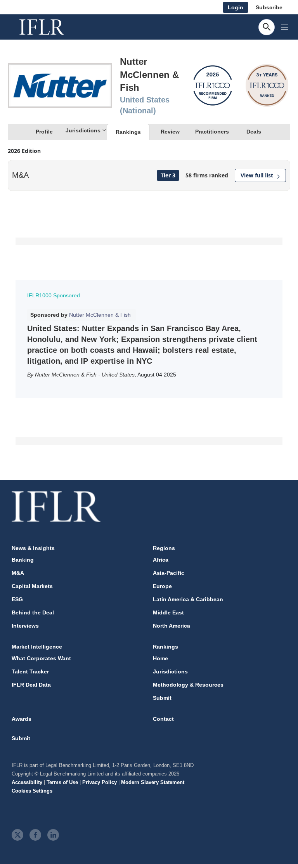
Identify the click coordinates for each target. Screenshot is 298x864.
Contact (163, 719)
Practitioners (212, 131)
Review (170, 131)
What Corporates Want (41, 658)
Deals (253, 131)
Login (235, 7)
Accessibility (27, 782)
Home (160, 658)
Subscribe (269, 7)
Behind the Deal (33, 612)
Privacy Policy (99, 782)
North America (171, 625)
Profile (44, 131)
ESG (17, 599)
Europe (162, 586)
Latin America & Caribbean (188, 599)
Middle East (168, 612)
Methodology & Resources (188, 684)
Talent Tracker (30, 671)
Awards (21, 719)
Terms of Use (62, 782)
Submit (162, 698)
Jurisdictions (170, 671)
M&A (18, 573)
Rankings (128, 132)
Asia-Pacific (168, 573)
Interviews (25, 625)
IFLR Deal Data (31, 684)
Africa (160, 559)
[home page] (50, 27)
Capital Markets (32, 586)
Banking (23, 559)
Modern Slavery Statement (152, 782)
